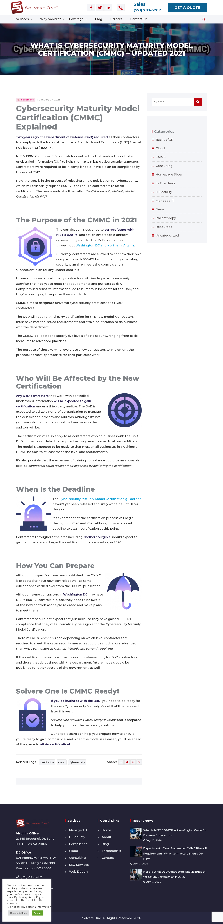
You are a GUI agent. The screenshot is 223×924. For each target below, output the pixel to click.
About (106, 837)
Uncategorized (167, 235)
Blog (98, 19)
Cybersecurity (77, 762)
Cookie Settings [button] (18, 913)
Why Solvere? (50, 19)
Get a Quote (187, 7)
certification (47, 762)
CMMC (161, 157)
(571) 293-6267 (31, 877)
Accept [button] (37, 913)
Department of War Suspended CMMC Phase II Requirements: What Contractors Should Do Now (175, 854)
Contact (108, 858)
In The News (165, 183)
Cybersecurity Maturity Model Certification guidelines (100, 499)
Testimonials (111, 851)
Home (106, 830)
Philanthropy (166, 218)
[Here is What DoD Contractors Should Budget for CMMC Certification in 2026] (136, 874)
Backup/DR (164, 140)
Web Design (78, 871)
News (160, 209)
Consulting (164, 166)
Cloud (160, 148)
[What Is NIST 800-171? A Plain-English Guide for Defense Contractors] (136, 833)
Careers (116, 19)
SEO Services (79, 865)
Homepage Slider (169, 174)
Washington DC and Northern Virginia (105, 245)
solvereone (27, 99)
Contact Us (138, 19)
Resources (164, 227)
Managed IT (165, 201)
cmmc (61, 762)
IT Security (164, 192)
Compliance (78, 844)
